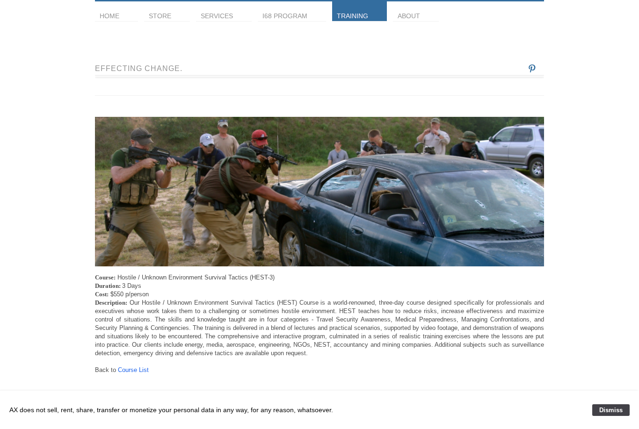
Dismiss (611, 410)
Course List (133, 369)
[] (532, 67)
